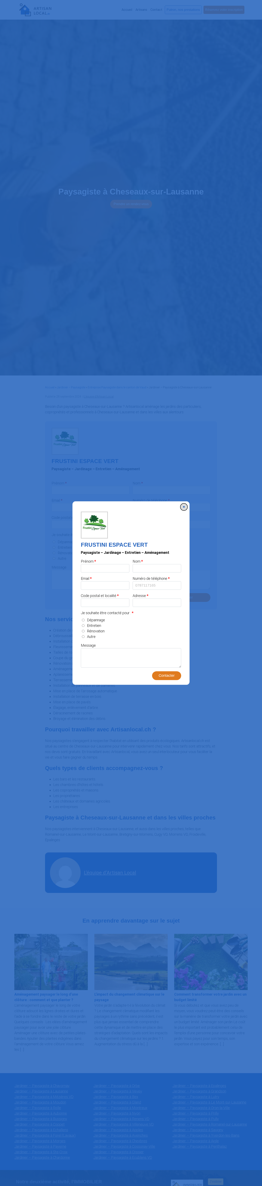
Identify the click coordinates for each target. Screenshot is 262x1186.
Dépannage (96, 620)
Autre (91, 636)
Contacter (167, 675)
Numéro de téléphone (150, 578)
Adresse (139, 596)
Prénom (87, 561)
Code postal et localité (98, 596)
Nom (136, 561)
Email (85, 578)
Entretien (94, 625)
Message (88, 645)
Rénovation (96, 631)
